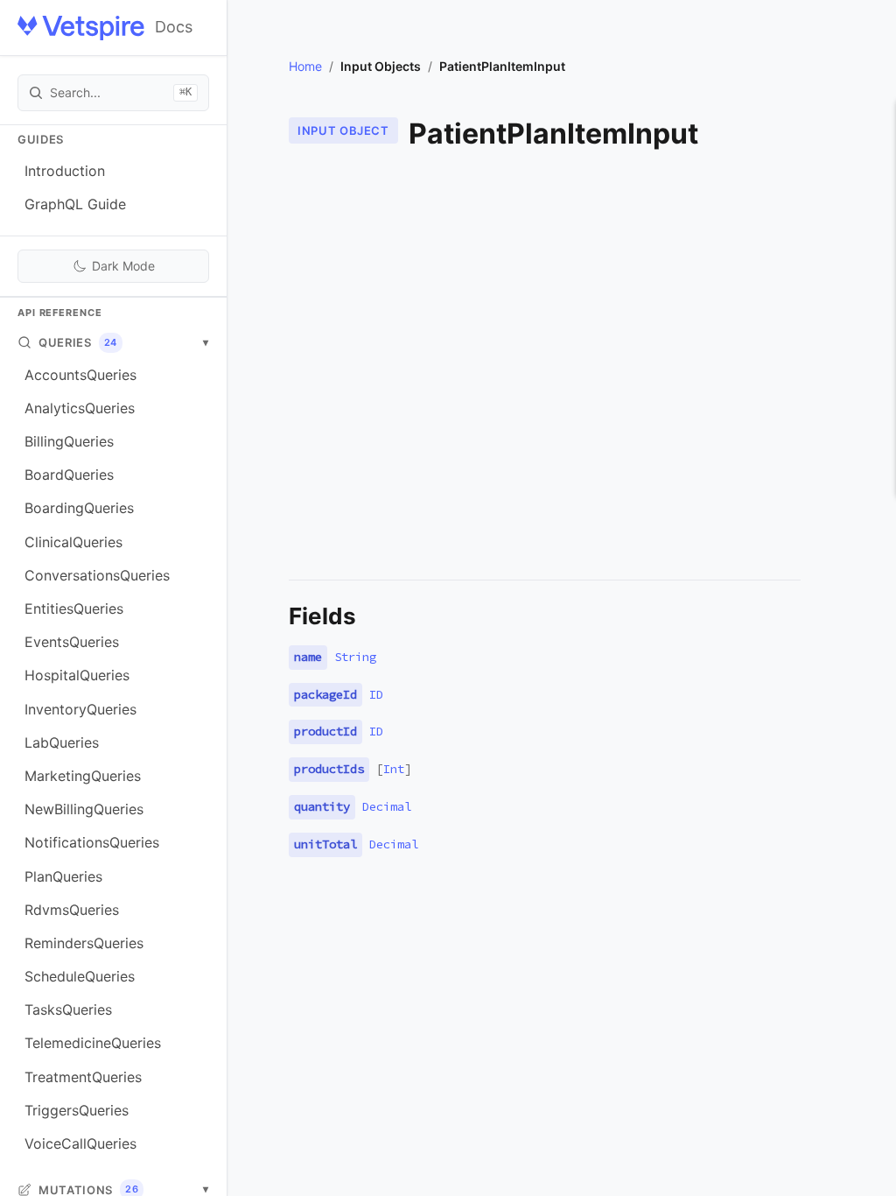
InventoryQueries (80, 709)
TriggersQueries (76, 1110)
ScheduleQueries (79, 976)
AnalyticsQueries (79, 408)
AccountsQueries (80, 374)
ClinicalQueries (73, 542)
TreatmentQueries (83, 1077)
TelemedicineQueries (92, 1043)
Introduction (64, 170)
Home (305, 66)
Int (393, 769)
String (355, 657)
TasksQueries (68, 1009)
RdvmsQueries (71, 909)
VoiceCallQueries (80, 1143)
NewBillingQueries (84, 809)
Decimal (386, 806)
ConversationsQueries (97, 575)
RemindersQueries (84, 943)
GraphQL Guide (75, 204)
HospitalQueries (77, 675)
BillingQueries (69, 441)
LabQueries (61, 742)
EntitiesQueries (73, 608)
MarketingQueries (82, 775)
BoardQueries (69, 474)
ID (376, 694)
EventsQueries (71, 642)
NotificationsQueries (91, 842)
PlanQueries (63, 876)
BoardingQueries (79, 508)
